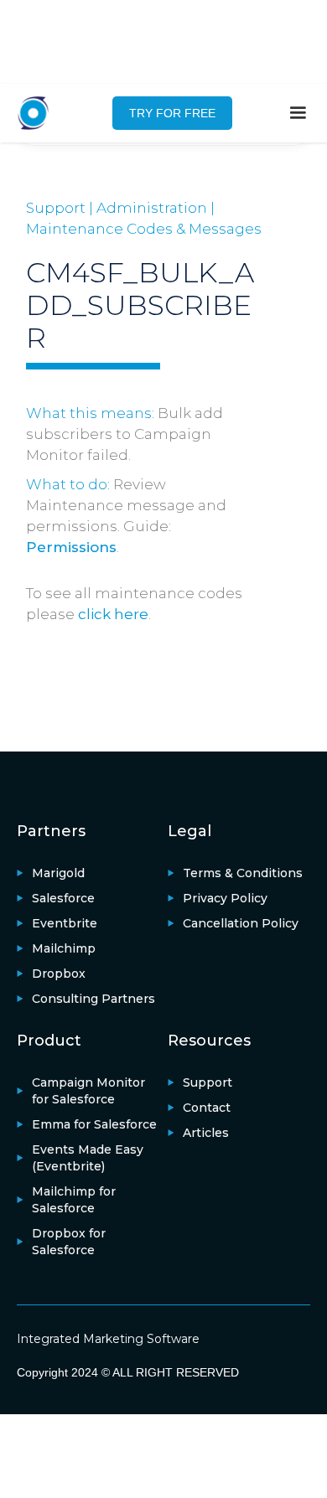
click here (113, 614)
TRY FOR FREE (172, 113)
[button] (298, 113)
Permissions (71, 547)
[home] (42, 113)
